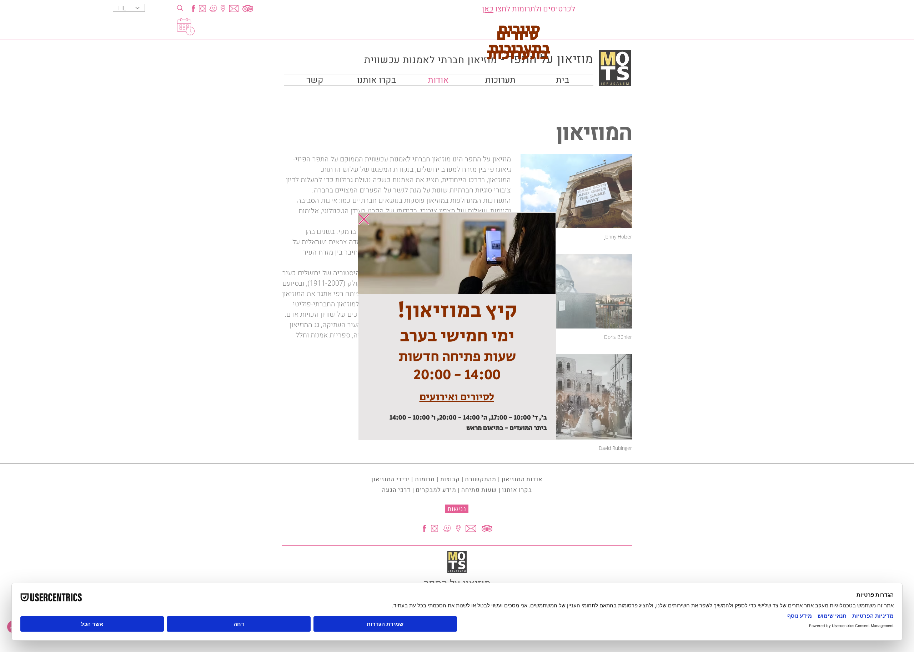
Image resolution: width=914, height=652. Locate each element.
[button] (363, 219)
